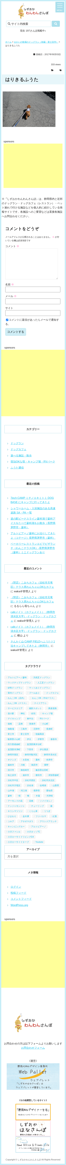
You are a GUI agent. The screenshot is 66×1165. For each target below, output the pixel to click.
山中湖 (11, 790)
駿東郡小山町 (14, 739)
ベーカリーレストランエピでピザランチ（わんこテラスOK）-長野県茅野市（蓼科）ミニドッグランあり (33, 548)
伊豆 (29, 739)
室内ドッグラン (15, 693)
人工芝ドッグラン (45, 682)
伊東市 (41, 739)
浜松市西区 (30, 780)
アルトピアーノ (38, 826)
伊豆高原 (44, 749)
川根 (23, 765)
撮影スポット (35, 708)
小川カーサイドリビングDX (21, 837)
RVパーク (44, 718)
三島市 (24, 729)
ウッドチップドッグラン (19, 682)
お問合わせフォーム (33, 1047)
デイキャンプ (14, 718)
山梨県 (56, 785)
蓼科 (10, 796)
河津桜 (49, 796)
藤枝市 (11, 765)
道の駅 (11, 713)
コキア (11, 821)
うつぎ (47, 811)
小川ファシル (14, 831)
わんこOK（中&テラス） (43, 698)
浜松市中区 (13, 780)
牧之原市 (12, 775)
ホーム (8, 42)
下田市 (30, 749)
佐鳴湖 (43, 785)
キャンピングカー (16, 826)
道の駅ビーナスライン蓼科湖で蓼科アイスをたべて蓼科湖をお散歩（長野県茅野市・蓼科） (33, 523)
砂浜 (33, 713)
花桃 (31, 801)
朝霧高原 (40, 734)
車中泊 (30, 718)
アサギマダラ (27, 821)
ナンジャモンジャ (16, 806)
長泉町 (49, 729)
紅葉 (55, 816)
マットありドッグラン (39, 688)
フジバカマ (41, 816)
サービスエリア (15, 708)
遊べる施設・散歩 (21, 455)
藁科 (38, 760)
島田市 (34, 765)
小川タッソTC (33, 831)
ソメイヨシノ (46, 801)
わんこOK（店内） (17, 698)
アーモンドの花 (15, 801)
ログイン (16, 886)
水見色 (26, 760)
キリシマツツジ (15, 811)
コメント (12, 246)
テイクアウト (40, 703)
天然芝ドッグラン (41, 677)
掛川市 (11, 770)
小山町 (45, 724)
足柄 (20, 724)
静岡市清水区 (50, 754)
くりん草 (33, 811)
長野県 (36, 790)
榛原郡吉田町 (42, 770)
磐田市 (39, 775)
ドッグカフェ (18, 449)
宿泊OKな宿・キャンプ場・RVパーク (33, 461)
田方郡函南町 (14, 744)
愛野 (46, 765)
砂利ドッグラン (15, 688)
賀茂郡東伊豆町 (34, 744)
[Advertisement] (33, 166)
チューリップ (37, 806)
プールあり (34, 693)
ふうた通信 (17, 467)
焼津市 (49, 760)
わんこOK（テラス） (18, 703)
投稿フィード (18, 892)
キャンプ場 (47, 713)
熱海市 (32, 724)
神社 (23, 713)
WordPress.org (19, 905)
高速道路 (52, 708)
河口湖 (24, 790)
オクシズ (12, 760)
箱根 (10, 724)
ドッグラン (17, 443)
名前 (9, 284)
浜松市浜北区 (48, 780)
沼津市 (36, 729)
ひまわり (12, 816)
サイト (9, 308)
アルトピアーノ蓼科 (17, 677)
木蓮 (38, 796)
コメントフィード (21, 898)
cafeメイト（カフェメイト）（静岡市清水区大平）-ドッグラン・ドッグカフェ (33, 616)
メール (11, 296)
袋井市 (26, 775)
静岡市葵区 (13, 754)
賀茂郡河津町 (14, 749)
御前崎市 (25, 770)
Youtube (39, 842)
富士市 (11, 734)
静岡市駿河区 (31, 754)
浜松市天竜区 (14, 785)
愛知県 (49, 790)
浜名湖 (30, 785)
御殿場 (11, 729)
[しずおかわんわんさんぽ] (33, 5)
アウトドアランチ (48, 821)
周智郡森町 (53, 775)
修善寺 (54, 739)
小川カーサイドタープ (18, 842)
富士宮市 (25, 734)
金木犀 (26, 816)
